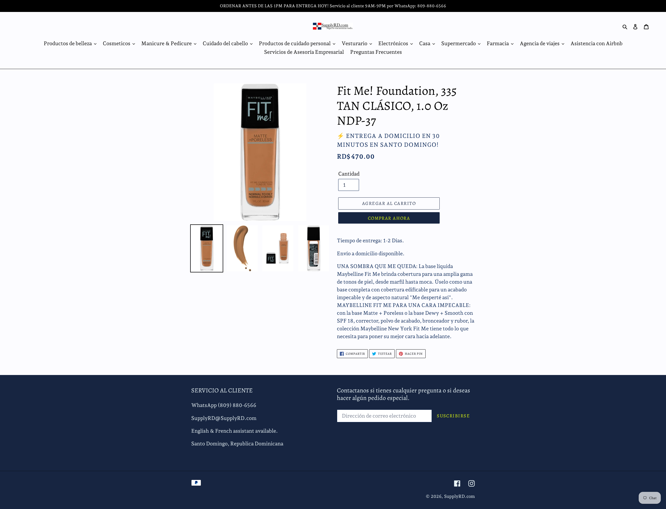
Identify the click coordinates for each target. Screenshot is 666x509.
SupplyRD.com (459, 496)
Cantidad (349, 174)
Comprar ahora (389, 218)
